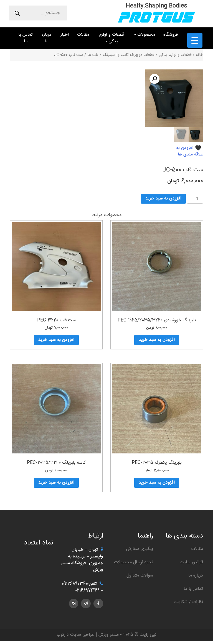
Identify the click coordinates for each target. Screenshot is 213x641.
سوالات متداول (139, 575)
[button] (154, 79)
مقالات (83, 34)
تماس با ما (25, 38)
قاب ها (92, 55)
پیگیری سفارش (139, 549)
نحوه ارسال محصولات (133, 562)
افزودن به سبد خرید (163, 198)
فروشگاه (170, 34)
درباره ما (46, 38)
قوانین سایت (191, 562)
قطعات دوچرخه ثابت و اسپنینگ (128, 55)
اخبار (64, 34)
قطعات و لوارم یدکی (111, 38)
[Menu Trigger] (194, 40)
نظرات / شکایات (188, 602)
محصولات (146, 34)
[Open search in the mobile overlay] (38, 13)
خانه (199, 55)
